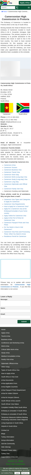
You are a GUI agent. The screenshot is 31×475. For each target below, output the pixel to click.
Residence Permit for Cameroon (15, 236)
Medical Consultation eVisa (10, 356)
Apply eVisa (25, 3)
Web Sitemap (6, 447)
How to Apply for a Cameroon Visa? (16, 206)
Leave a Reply (6, 297)
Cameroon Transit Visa (12, 172)
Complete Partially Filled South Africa (14, 407)
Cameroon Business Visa (12, 170)
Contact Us (5, 430)
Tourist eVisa (5, 336)
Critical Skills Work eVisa (9, 349)
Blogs (3, 433)
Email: (3, 314)
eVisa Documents (7, 380)
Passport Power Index (8, 450)
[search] (16, 7)
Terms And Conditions (15, 464)
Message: (4, 299)
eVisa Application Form (9, 383)
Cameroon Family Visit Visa (13, 189)
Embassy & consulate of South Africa (14, 414)
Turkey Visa (5, 453)
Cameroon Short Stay (11, 175)
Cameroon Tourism (10, 167)
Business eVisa (6, 339)
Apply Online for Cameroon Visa (15, 216)
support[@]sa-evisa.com (9, 457)
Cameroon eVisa (10, 165)
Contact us (12, 461)
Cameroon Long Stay (11, 182)
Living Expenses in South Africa (12, 423)
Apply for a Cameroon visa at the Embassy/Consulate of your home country (15, 211)
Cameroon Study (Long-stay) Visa (15, 179)
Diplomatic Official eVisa (9, 363)
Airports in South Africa (9, 426)
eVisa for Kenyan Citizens (10, 397)
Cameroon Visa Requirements (14, 204)
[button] (29, 7)
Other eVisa (5, 367)
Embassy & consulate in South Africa (14, 411)
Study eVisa (5, 353)
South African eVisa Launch (10, 401)
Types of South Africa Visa (10, 370)
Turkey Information (7, 437)
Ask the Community (8, 443)
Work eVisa (5, 346)
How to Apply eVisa (8, 373)
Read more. (25, 473)
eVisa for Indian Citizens (9, 393)
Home (5, 11)
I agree (17, 473)
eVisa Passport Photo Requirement (13, 390)
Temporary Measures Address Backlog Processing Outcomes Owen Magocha (14, 418)
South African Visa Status (10, 404)
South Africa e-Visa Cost (9, 377)
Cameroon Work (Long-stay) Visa (15, 177)
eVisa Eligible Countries (9, 387)
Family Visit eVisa (7, 359)
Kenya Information (7, 440)
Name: (3, 308)
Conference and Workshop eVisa (12, 343)
